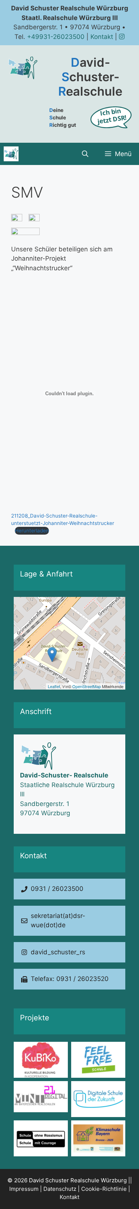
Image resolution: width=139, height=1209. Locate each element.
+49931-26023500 (56, 36)
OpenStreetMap (86, 686)
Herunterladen (32, 531)
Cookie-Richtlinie (104, 1188)
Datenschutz (59, 1188)
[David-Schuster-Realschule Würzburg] (11, 154)
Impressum (24, 1188)
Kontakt (101, 36)
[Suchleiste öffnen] (84, 154)
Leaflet (54, 686)
